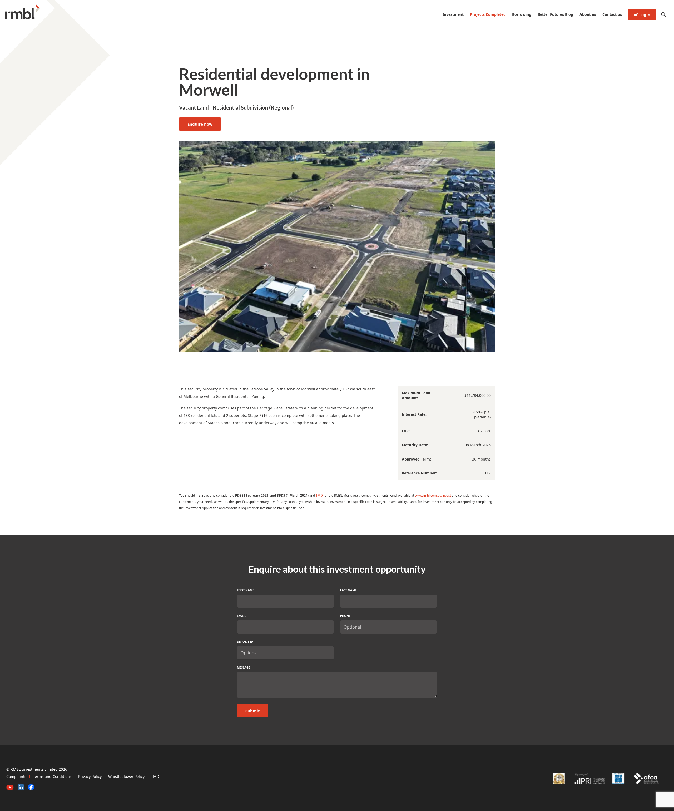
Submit (252, 710)
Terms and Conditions (52, 776)
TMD (319, 495)
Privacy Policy (90, 776)
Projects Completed (488, 14)
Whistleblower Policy (126, 776)
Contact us (612, 14)
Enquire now (199, 124)
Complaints (16, 776)
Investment (453, 14)
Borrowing (521, 14)
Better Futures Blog (555, 14)
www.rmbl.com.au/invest (433, 495)
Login (644, 14)
